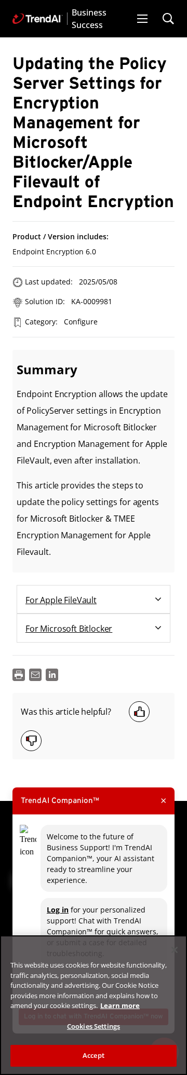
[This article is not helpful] (31, 740)
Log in (58, 910)
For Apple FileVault (61, 600)
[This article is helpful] (139, 711)
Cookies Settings (93, 1026)
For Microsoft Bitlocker (68, 628)
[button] (142, 18)
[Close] (174, 949)
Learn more (120, 1005)
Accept (93, 1055)
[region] (93, 1005)
